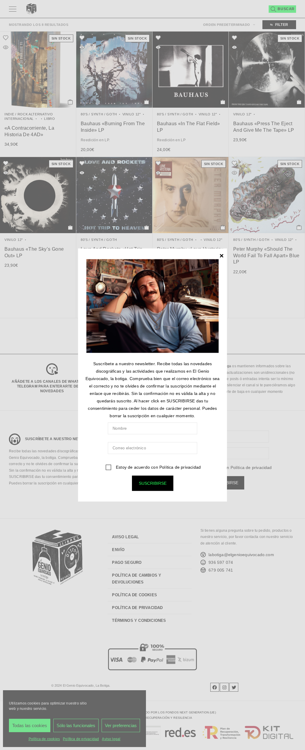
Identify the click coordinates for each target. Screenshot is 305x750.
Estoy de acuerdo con (158, 467)
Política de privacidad (180, 467)
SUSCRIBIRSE (152, 483)
